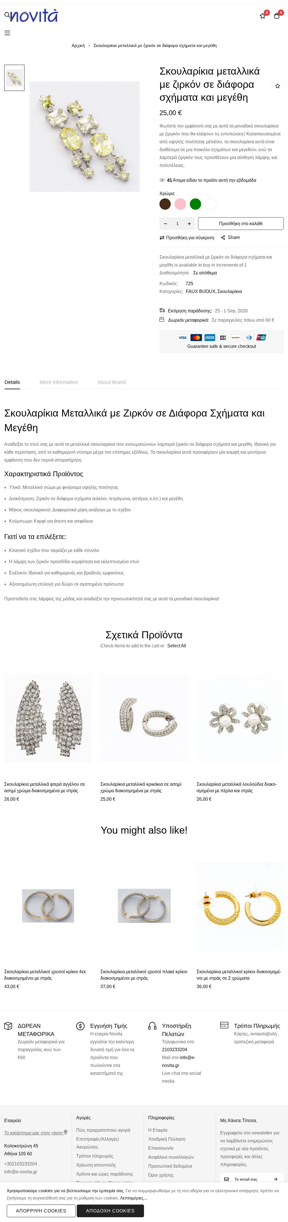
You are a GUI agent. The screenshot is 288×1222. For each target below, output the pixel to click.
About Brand (112, 382)
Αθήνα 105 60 (18, 1153)
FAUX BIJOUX (200, 291)
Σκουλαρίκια (229, 291)
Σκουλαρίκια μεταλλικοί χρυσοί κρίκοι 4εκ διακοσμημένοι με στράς (45, 974)
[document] (144, 1202)
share (234, 237)
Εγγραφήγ (275, 1179)
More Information (59, 382)
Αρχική (78, 45)
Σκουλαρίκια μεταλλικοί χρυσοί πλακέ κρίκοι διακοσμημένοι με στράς (143, 974)
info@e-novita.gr (20, 1171)
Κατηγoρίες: (171, 291)
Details (12, 382)
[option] (165, 204)
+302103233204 (20, 1163)
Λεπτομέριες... (133, 1198)
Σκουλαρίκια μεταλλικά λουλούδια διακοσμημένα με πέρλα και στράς (237, 787)
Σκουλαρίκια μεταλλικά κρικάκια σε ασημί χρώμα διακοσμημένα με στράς (140, 787)
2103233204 (174, 1049)
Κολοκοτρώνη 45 (21, 1145)
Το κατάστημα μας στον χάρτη (33, 1133)
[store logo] (34, 15)
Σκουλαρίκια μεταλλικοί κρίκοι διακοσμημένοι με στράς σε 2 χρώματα (239, 974)
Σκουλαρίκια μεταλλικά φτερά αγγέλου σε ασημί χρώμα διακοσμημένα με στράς (44, 787)
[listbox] (221, 205)
